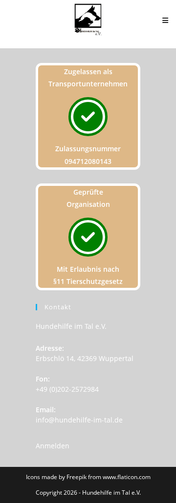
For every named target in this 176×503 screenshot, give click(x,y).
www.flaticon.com (127, 477)
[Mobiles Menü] (165, 20)
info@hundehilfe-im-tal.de (79, 419)
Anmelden (52, 445)
